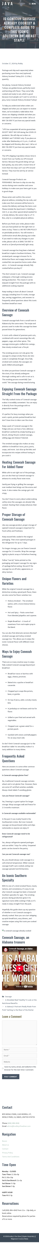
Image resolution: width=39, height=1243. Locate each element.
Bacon (4, 1141)
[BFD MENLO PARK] (7, 3)
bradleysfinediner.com (22, 1126)
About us (5, 1145)
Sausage (8, 996)
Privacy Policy (7, 1152)
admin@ (10, 1126)
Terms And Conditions (10, 1156)
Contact (5, 1149)
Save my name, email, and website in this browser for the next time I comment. (20, 1068)
